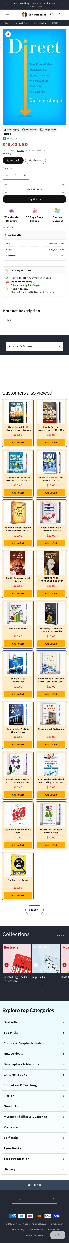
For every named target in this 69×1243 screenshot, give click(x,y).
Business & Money (22, 23)
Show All (34, 910)
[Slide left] (26, 992)
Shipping (20, 150)
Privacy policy (56, 1224)
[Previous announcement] (7, 5)
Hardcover (35, 160)
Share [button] (9, 226)
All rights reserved (37, 1224)
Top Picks (38, 977)
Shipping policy (54, 1229)
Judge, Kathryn (40, 23)
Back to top (34, 1184)
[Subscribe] (53, 1199)
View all (61, 935)
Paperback (13, 160)
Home (7, 23)
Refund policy (17, 1229)
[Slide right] (43, 992)
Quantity (7, 168)
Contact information (36, 1235)
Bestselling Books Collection (15, 979)
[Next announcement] (62, 5)
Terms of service (35, 1229)
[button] (7, 15)
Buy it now (35, 199)
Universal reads (20, 1224)
